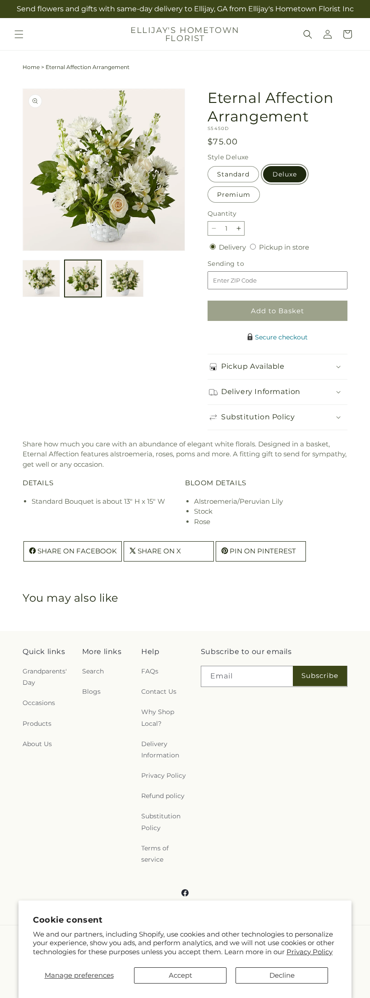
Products (37, 723)
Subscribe (319, 675)
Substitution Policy (160, 821)
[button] (19, 34)
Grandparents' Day (45, 677)
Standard (233, 174)
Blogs (91, 691)
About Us (37, 744)
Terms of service (155, 853)
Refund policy (163, 796)
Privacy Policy (310, 951)
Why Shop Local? (157, 717)
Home (31, 67)
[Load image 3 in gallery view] (124, 278)
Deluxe (285, 174)
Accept (180, 975)
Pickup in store (284, 247)
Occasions (39, 703)
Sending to (239, 264)
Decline (282, 975)
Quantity (222, 213)
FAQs (149, 671)
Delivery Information (160, 749)
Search (93, 671)
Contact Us (158, 691)
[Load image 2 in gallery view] (83, 278)
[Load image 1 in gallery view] (41, 278)
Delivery (233, 247)
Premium (233, 194)
